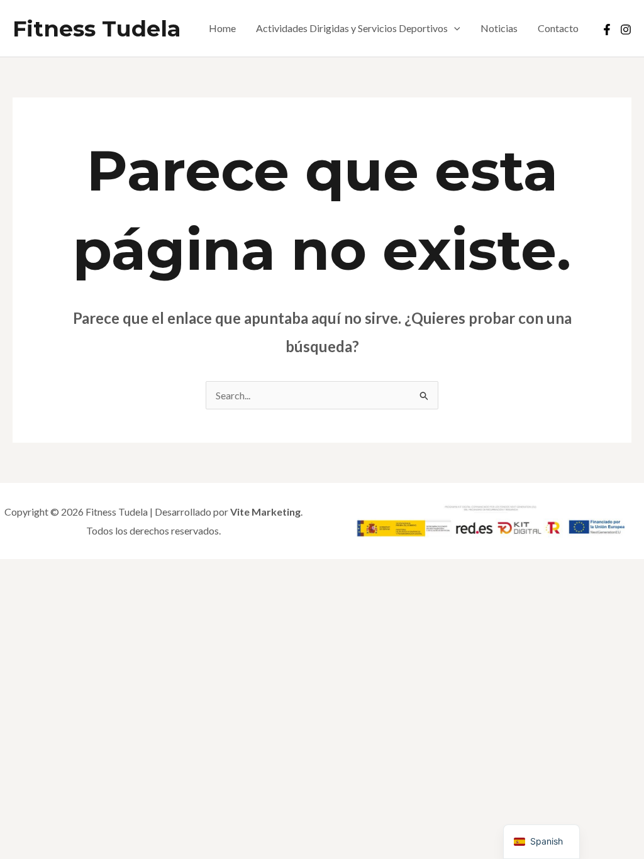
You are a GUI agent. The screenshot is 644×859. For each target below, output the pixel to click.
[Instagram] (625, 29)
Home (222, 28)
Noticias (499, 28)
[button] (454, 28)
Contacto (558, 28)
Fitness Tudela (96, 28)
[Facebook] (607, 29)
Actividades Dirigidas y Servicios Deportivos (352, 28)
